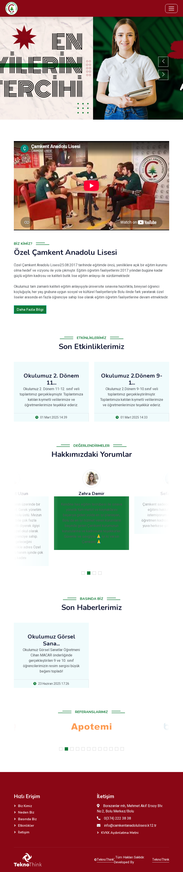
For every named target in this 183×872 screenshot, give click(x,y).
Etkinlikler (26, 825)
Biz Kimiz (25, 806)
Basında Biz (27, 819)
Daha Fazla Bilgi (30, 309)
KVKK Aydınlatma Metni (120, 832)
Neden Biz (26, 812)
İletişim (23, 832)
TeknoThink (105, 859)
